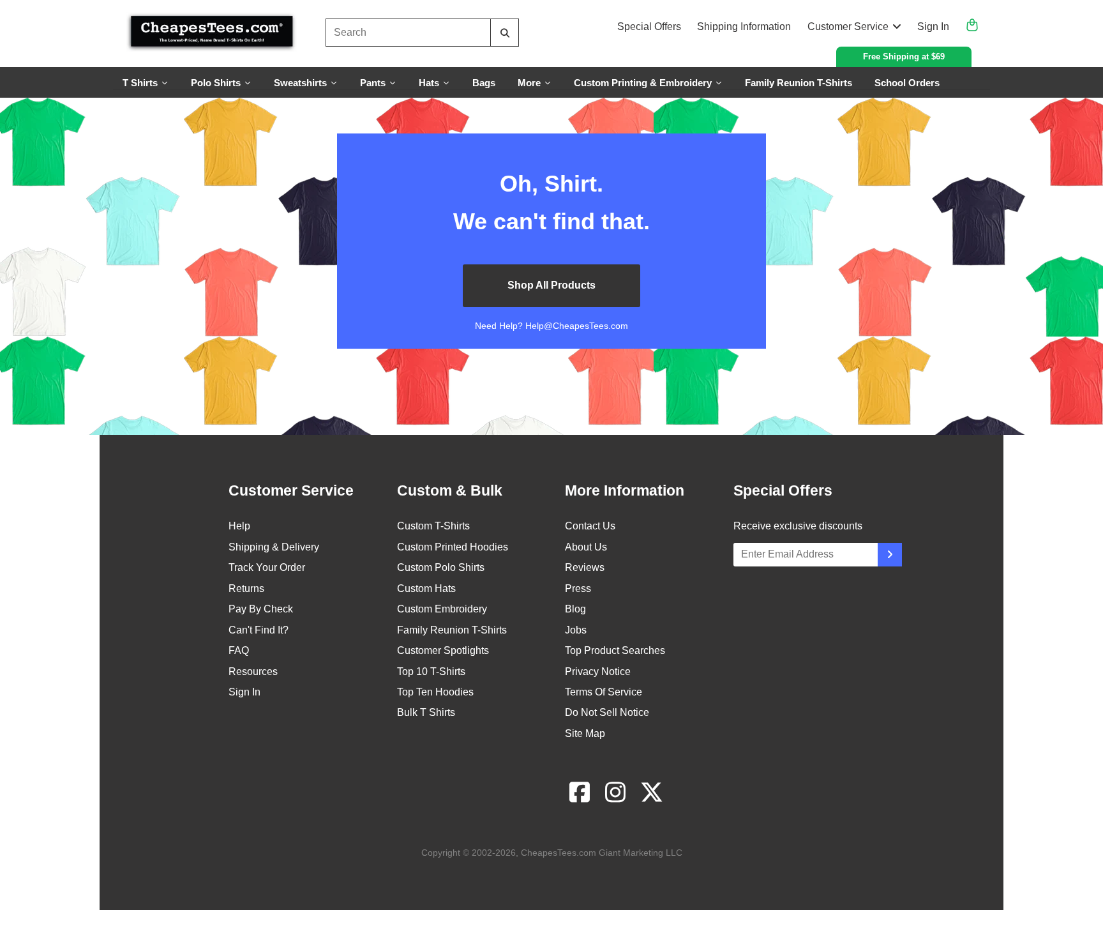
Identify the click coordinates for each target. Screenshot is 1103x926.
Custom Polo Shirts (440, 567)
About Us (586, 547)
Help (239, 525)
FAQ (239, 650)
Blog (575, 608)
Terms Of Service (603, 692)
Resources (253, 671)
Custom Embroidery (442, 608)
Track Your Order (267, 567)
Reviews (584, 567)
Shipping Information (744, 26)
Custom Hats (426, 588)
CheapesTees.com (558, 852)
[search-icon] (504, 32)
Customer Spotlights (443, 650)
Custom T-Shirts (433, 525)
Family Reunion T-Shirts (452, 630)
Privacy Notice (598, 671)
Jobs (576, 630)
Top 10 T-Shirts (431, 671)
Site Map (585, 733)
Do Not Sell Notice (607, 712)
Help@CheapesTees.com (576, 326)
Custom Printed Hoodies (452, 547)
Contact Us (590, 525)
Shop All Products (551, 285)
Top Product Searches (615, 650)
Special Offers (649, 26)
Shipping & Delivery (274, 547)
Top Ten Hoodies (435, 692)
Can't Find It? (259, 630)
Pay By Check (261, 608)
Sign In (933, 26)
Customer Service (848, 26)
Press (578, 588)
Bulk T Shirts (426, 712)
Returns (246, 588)
